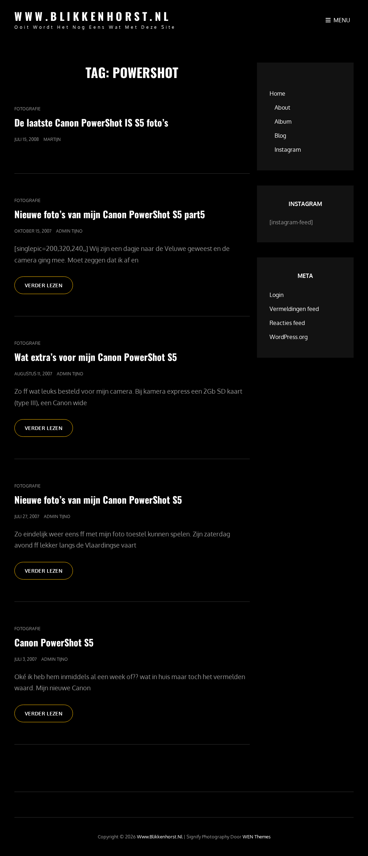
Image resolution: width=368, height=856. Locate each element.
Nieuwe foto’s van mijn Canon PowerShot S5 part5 (109, 214)
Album (283, 121)
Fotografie (27, 108)
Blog (280, 135)
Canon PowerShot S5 (53, 642)
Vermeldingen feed (294, 308)
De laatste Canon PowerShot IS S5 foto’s (91, 122)
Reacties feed (287, 322)
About (282, 107)
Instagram (288, 149)
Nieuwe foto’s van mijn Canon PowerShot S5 (98, 500)
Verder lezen (49, 288)
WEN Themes (257, 836)
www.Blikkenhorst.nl (92, 16)
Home (277, 93)
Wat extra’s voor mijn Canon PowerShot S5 (95, 357)
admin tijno (69, 231)
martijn (52, 139)
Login (277, 294)
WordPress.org (289, 336)
